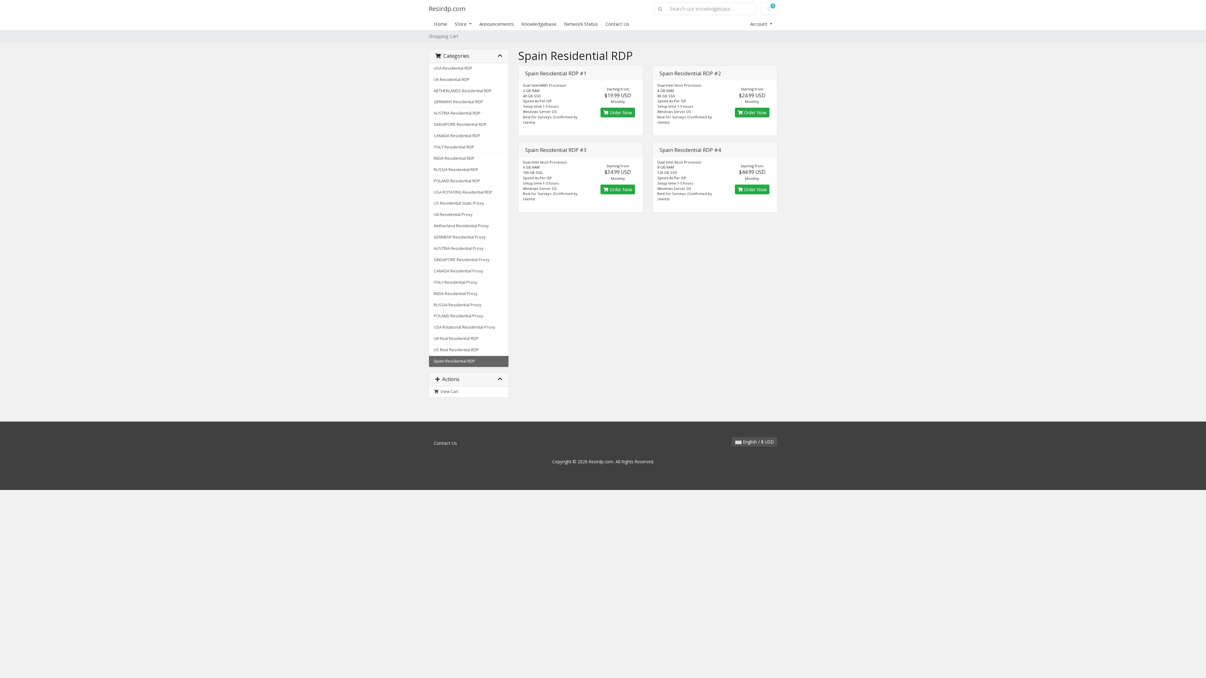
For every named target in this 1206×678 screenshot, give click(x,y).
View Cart (448, 391)
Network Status (581, 24)
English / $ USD (758, 442)
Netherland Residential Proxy (461, 226)
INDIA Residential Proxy (455, 293)
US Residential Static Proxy (459, 203)
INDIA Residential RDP (454, 158)
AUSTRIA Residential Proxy (458, 248)
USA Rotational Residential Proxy (464, 327)
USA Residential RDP (453, 68)
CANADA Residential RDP (457, 135)
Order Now (620, 113)
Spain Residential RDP (454, 361)
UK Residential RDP (452, 79)
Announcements (496, 24)
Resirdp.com (447, 8)
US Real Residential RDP (456, 349)
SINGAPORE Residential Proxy (461, 259)
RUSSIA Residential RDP (456, 169)
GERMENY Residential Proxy (460, 237)
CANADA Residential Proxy (458, 271)
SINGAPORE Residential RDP (460, 124)
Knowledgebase (539, 24)
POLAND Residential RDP (457, 181)
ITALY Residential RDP (454, 147)
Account (759, 24)
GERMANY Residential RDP (458, 102)
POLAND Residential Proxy (458, 316)
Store (461, 24)
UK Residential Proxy (453, 214)
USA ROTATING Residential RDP (463, 192)
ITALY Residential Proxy (455, 282)
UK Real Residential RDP (456, 338)
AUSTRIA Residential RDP (457, 113)
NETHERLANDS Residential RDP (463, 91)
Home (440, 24)
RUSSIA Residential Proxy (457, 305)
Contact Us (617, 24)
